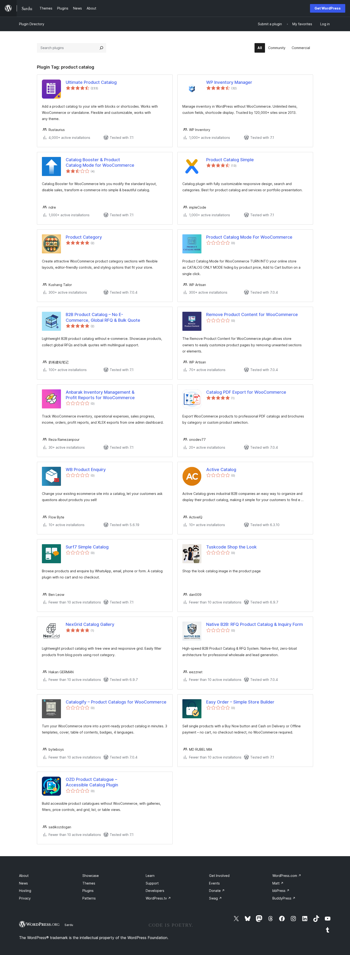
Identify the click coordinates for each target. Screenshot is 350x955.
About (24, 876)
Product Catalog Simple (230, 159)
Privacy (25, 898)
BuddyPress (283, 898)
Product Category (84, 237)
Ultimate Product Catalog (91, 82)
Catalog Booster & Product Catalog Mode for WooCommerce (100, 162)
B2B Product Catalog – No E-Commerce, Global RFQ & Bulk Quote (103, 317)
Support (152, 883)
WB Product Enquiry (86, 469)
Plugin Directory (31, 24)
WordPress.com (286, 876)
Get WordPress (328, 8)
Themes (88, 883)
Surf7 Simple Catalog (87, 546)
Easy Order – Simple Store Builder (240, 701)
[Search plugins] (101, 48)
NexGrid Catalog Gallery (90, 624)
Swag (215, 898)
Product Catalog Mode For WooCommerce (249, 237)
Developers (155, 891)
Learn (150, 876)
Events (214, 883)
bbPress (281, 891)
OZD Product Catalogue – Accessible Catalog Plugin (92, 782)
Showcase (90, 876)
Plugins (88, 891)
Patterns (89, 898)
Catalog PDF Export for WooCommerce (246, 392)
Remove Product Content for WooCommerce (252, 314)
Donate (217, 891)
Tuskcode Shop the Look (231, 546)
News (23, 883)
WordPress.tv (158, 898)
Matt (278, 883)
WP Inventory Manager (229, 82)
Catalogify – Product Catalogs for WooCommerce (116, 701)
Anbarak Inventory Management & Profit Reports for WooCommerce (100, 395)
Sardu (69, 925)
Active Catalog (221, 469)
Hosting (25, 891)
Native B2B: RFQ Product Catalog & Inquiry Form (254, 624)
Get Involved (219, 876)
